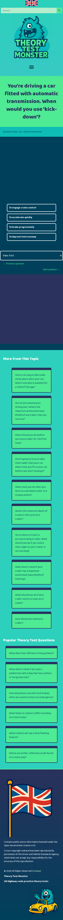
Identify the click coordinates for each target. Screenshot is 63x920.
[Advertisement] (31, 168)
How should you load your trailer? (29, 621)
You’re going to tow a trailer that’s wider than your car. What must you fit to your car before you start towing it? (31, 465)
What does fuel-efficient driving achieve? (31, 653)
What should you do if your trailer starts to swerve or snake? (29, 599)
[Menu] (31, 67)
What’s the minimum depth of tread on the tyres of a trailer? (31, 515)
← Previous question (13, 263)
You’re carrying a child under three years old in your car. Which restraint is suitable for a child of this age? (31, 381)
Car (20, 132)
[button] (31, 255)
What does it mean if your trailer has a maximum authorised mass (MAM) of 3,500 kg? (29, 573)
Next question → (51, 269)
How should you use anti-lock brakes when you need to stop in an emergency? (31, 695)
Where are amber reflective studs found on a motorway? (31, 755)
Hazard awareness (32, 132)
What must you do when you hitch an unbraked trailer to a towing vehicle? (31, 491)
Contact (37, 871)
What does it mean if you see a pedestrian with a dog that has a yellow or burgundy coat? (30, 673)
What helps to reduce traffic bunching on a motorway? (30, 715)
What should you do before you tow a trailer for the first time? (31, 439)
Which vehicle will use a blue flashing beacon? (29, 735)
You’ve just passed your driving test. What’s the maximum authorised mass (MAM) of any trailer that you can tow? (30, 411)
